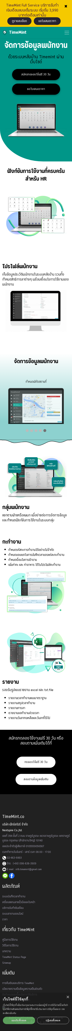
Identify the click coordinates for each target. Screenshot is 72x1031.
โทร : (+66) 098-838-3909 (21, 863)
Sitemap (6, 963)
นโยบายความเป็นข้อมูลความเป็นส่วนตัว (22, 989)
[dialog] (36, 1012)
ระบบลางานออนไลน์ (12, 914)
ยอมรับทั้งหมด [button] (19, 1020)
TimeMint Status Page (14, 957)
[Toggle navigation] (67, 32)
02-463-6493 (14, 858)
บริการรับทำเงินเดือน (13, 908)
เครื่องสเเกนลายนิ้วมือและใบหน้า (18, 902)
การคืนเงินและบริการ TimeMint (18, 983)
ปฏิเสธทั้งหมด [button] (53, 1020)
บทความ (6, 951)
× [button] (67, 997)
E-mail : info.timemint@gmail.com (24, 869)
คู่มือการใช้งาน (10, 940)
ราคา (4, 919)
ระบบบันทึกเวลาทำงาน (13, 896)
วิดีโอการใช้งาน (10, 945)
